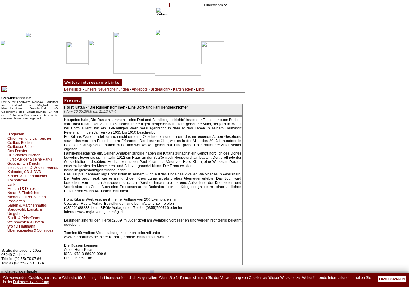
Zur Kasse (199, 24)
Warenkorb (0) (169, 24)
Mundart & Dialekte (23, 189)
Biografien (15, 134)
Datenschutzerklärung (31, 282)
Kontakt (223, 24)
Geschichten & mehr (23, 163)
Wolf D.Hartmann (21, 226)
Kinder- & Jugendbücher (27, 176)
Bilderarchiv (160, 89)
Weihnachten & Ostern (25, 222)
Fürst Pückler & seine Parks (29, 159)
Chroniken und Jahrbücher (29, 138)
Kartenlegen (183, 89)
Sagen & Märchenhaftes (27, 205)
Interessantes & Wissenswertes (32, 168)
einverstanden (392, 278)
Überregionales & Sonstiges (30, 230)
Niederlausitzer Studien (26, 197)
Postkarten (16, 201)
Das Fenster (17, 151)
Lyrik (11, 184)
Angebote (140, 89)
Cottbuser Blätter (21, 147)
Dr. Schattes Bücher (23, 155)
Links (200, 89)
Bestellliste (73, 89)
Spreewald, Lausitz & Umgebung (24, 211)
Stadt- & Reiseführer (23, 218)
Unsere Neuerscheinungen (107, 89)
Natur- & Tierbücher (23, 193)
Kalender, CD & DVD (24, 172)
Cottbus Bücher (20, 143)
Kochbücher (17, 180)
